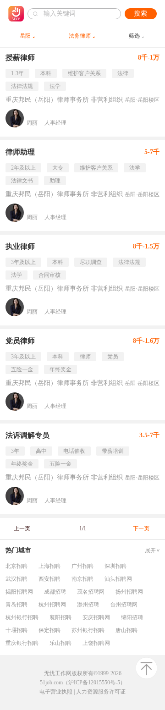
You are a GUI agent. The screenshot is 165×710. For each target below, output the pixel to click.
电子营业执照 (55, 691)
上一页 (22, 528)
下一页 (141, 528)
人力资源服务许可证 (101, 691)
